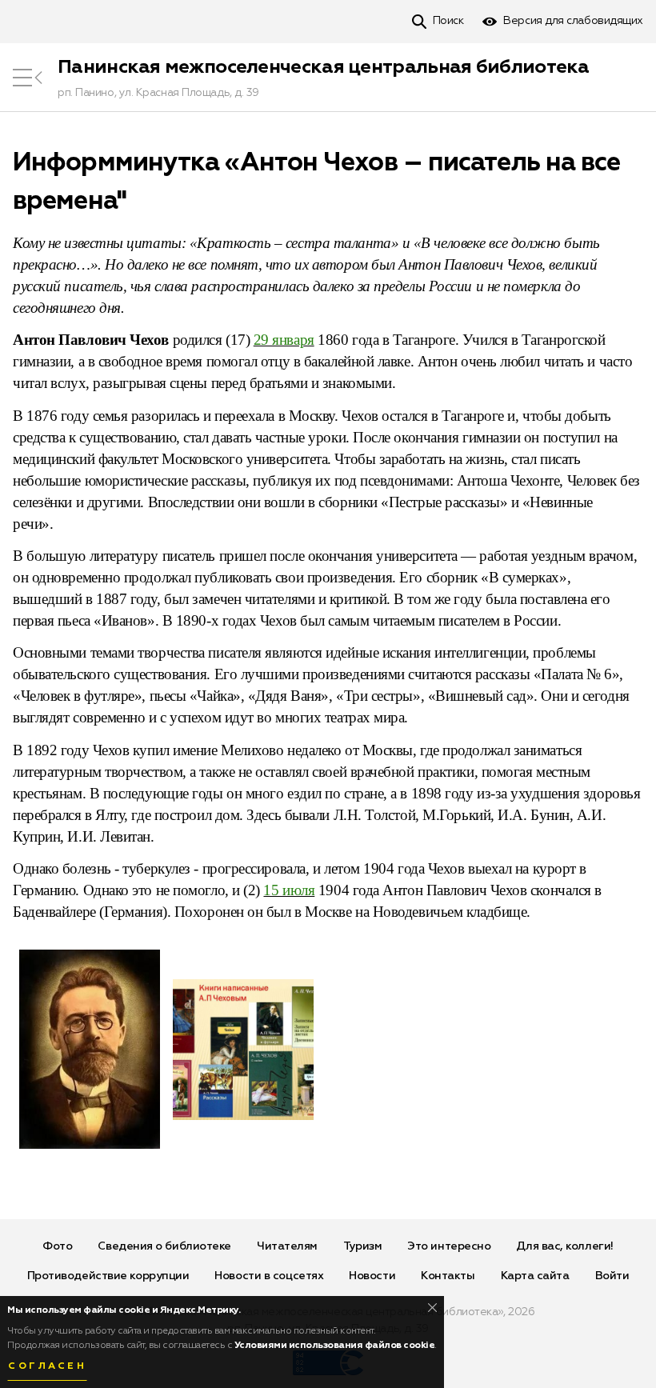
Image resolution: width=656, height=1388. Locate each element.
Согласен (47, 1366)
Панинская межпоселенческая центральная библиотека (324, 67)
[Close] (432, 1307)
